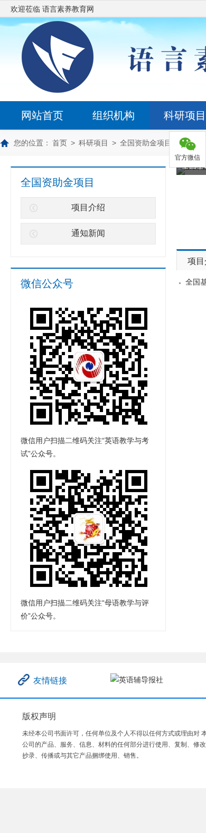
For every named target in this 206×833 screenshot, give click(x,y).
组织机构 (113, 115)
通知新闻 (88, 233)
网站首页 (42, 115)
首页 (59, 143)
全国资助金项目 (146, 143)
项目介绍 (88, 207)
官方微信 (187, 157)
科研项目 (93, 143)
